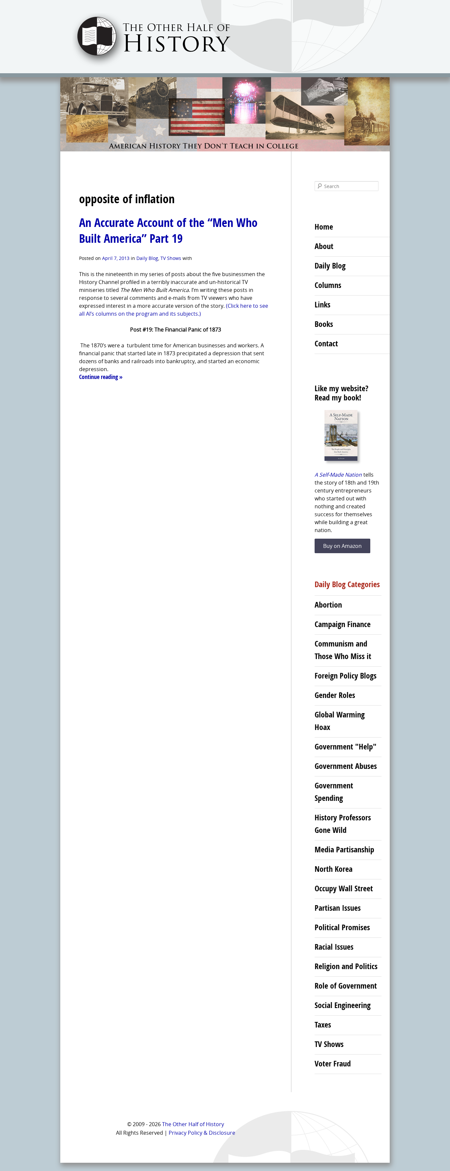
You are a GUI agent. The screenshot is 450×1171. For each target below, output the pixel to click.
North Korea (333, 869)
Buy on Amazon (342, 546)
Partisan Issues (338, 907)
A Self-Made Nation (338, 474)
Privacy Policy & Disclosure (202, 1132)
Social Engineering (343, 1005)
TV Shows (170, 258)
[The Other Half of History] (145, 66)
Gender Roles (335, 695)
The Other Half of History (193, 1124)
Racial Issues (334, 946)
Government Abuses (346, 766)
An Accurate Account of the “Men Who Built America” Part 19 (168, 230)
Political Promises (342, 927)
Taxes (323, 1024)
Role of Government (346, 985)
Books (324, 324)
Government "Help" (346, 746)
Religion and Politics (346, 966)
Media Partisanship (344, 849)
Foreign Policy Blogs (346, 675)
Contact (326, 343)
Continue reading (101, 377)
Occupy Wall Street (344, 888)
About (324, 246)
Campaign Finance (343, 624)
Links (322, 304)
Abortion (328, 604)
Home (324, 226)
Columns (328, 285)
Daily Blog (147, 258)
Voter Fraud (333, 1063)
